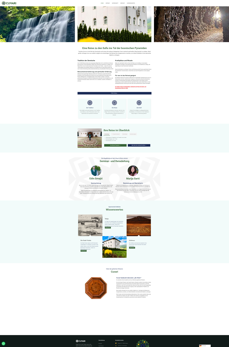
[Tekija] (114, 247)
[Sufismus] (139, 225)
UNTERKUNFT (115, 3)
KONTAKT (122, 3)
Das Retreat (101, 346)
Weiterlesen (83, 250)
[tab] (107, 134)
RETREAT (108, 3)
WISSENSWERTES (131, 3)
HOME (102, 3)
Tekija (107, 219)
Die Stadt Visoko (86, 240)
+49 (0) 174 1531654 (122, 345)
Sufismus (132, 240)
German (203, 345)
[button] (3, 343)
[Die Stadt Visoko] (90, 225)
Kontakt (100, 343)
